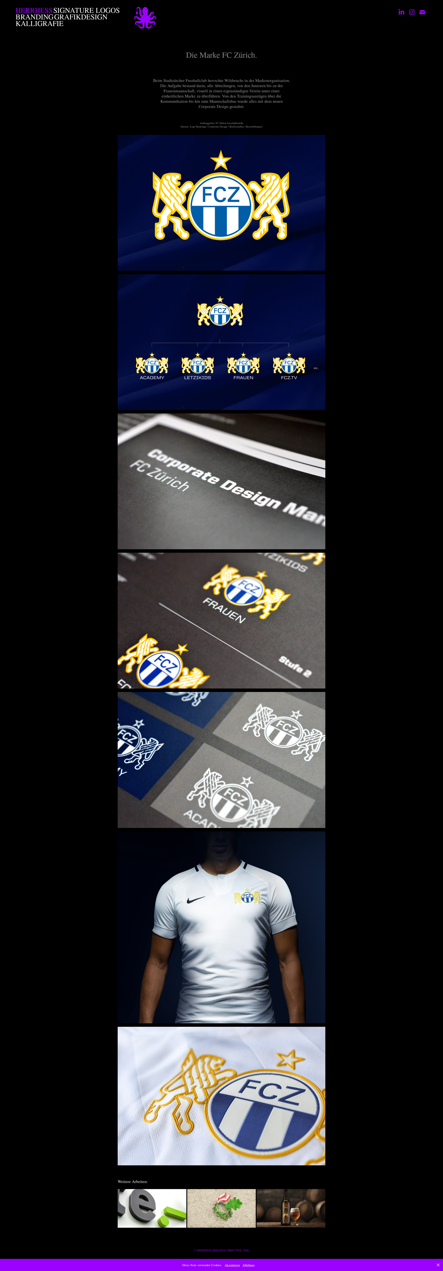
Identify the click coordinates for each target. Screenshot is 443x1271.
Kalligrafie (40, 23)
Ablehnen (248, 1265)
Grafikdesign (80, 16)
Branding (34, 16)
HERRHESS (34, 10)
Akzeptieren (232, 1265)
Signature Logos (86, 10)
